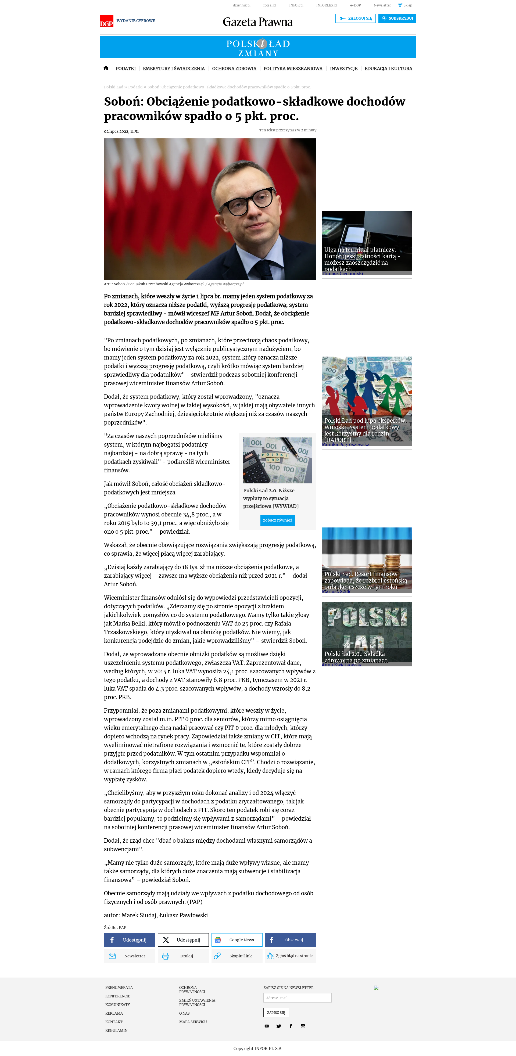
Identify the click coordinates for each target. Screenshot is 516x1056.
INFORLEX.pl (326, 5)
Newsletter (382, 5)
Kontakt (114, 1022)
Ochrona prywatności (192, 990)
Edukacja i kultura (388, 68)
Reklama (114, 1013)
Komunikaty (117, 1005)
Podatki (126, 68)
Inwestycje (343, 68)
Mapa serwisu (193, 1022)
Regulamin (116, 1031)
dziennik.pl (241, 5)
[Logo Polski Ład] (258, 47)
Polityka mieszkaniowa (293, 68)
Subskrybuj (401, 18)
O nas (184, 1013)
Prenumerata (119, 988)
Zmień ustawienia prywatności (197, 1002)
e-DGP (355, 5)
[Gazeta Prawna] (258, 22)
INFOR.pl (296, 5)
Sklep (408, 5)
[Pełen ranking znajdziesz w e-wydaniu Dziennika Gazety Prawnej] (392, 988)
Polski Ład (114, 87)
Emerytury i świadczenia (174, 68)
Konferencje (117, 996)
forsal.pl (269, 5)
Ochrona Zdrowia (234, 68)
